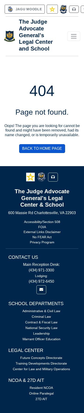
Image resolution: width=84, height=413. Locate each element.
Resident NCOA (41, 388)
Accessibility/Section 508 (42, 222)
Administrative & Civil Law (41, 311)
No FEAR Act (42, 237)
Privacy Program (42, 242)
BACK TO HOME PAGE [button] (42, 148)
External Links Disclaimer (42, 232)
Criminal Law (41, 316)
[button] (31, 177)
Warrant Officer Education (41, 339)
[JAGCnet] (63, 9)
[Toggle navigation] (73, 36)
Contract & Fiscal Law (41, 322)
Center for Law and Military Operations (41, 369)
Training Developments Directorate (41, 363)
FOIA (42, 227)
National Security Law (41, 328)
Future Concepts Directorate (41, 358)
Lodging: (41, 276)
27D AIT (41, 399)
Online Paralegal (41, 393)
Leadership (41, 333)
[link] (25, 9)
